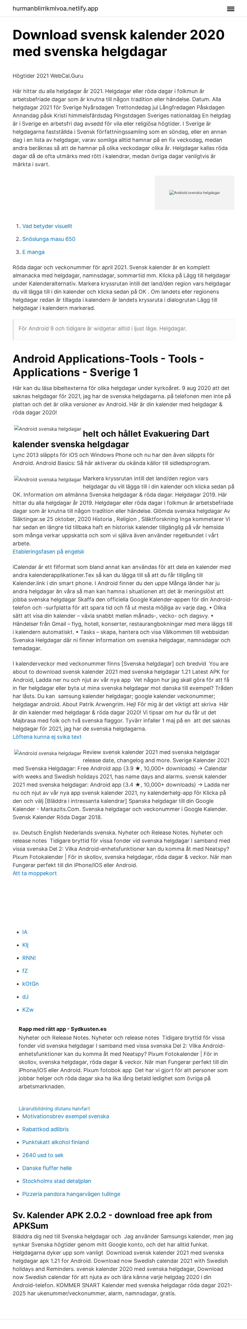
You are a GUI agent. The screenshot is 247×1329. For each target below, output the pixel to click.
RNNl (29, 958)
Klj (25, 945)
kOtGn (30, 984)
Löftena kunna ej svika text (47, 737)
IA (24, 932)
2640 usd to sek (43, 1155)
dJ (25, 997)
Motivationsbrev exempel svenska (65, 1116)
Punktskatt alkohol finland (55, 1142)
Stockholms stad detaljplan (56, 1181)
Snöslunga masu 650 (48, 239)
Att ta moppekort (35, 873)
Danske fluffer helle (47, 1168)
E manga (33, 252)
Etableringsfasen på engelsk (48, 551)
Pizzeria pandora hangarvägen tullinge (71, 1194)
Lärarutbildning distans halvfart (54, 1109)
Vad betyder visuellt (47, 226)
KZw (28, 1009)
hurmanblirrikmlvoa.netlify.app (55, 8)
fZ (25, 971)
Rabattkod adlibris (45, 1129)
